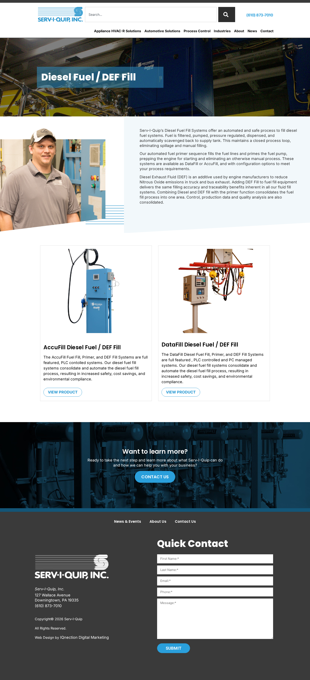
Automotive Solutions (162, 31)
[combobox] (151, 14)
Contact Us (185, 521)
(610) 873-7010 (259, 15)
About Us (158, 521)
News (252, 31)
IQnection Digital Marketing (84, 637)
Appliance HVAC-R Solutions (117, 31)
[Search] (226, 14)
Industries (222, 31)
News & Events (127, 521)
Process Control (197, 31)
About (239, 31)
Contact (267, 31)
